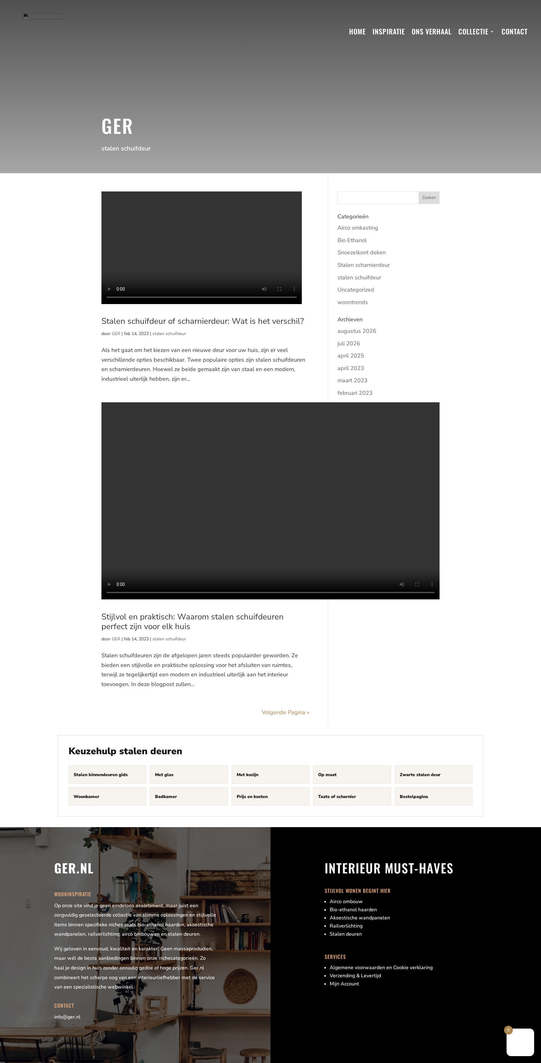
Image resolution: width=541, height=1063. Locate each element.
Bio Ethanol (352, 240)
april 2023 (350, 368)
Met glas (164, 775)
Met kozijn (247, 775)
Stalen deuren (346, 934)
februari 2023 (355, 393)
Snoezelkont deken (361, 252)
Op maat (327, 775)
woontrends (352, 302)
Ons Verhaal (431, 31)
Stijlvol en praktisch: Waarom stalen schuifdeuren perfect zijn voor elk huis (192, 621)
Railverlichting (346, 926)
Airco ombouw (346, 901)
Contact (515, 31)
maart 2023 (352, 380)
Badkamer (166, 797)
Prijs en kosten (252, 797)
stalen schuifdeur (169, 334)
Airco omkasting (357, 227)
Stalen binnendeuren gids (101, 775)
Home (357, 31)
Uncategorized (355, 289)
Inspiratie (389, 31)
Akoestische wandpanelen (360, 917)
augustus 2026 (356, 331)
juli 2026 (348, 343)
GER (116, 334)
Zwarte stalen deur (420, 775)
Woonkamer (86, 797)
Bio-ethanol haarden (353, 909)
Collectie (473, 31)
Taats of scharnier (337, 797)
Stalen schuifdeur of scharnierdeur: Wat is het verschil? (202, 321)
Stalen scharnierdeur (363, 265)
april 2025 (350, 355)
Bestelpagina (414, 797)
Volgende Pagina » (285, 712)
